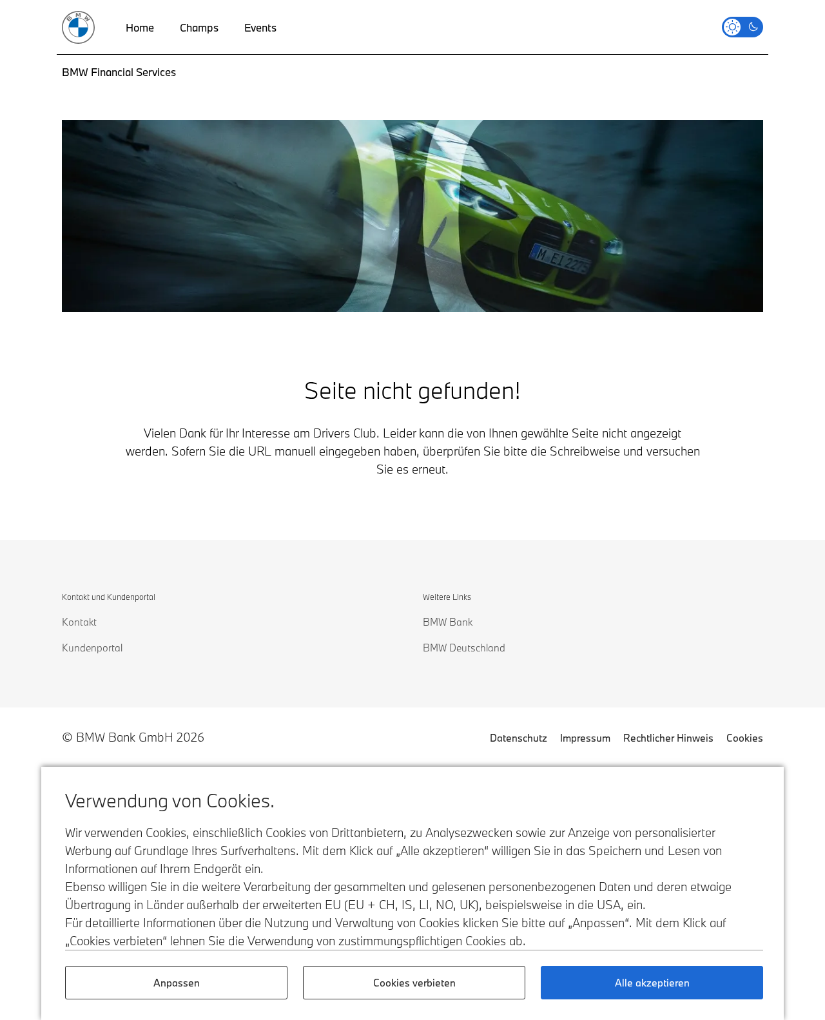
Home (140, 27)
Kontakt (79, 621)
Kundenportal (92, 647)
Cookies (744, 737)
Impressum (585, 737)
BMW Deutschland (464, 647)
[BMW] (78, 27)
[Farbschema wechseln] (742, 27)
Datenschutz (518, 737)
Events (260, 27)
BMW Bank (447, 621)
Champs (199, 27)
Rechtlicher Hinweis (668, 737)
